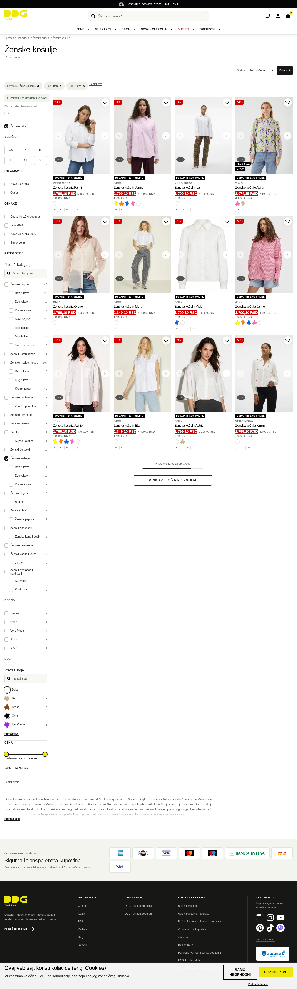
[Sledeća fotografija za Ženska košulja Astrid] (226, 373)
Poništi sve (95, 83)
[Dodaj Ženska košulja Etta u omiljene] (166, 340)
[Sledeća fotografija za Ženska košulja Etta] (166, 373)
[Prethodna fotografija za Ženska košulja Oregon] (58, 255)
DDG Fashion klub (189, 960)
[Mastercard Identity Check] (282, 853)
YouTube (284, 921)
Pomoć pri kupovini (16, 928)
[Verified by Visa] (120, 867)
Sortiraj (241, 70)
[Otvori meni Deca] (134, 29)
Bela (52, 86)
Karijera (82, 929)
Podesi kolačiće (258, 984)
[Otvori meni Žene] (88, 29)
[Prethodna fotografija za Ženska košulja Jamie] (119, 136)
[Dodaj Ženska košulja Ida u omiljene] (227, 102)
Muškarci (103, 29)
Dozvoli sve (275, 972)
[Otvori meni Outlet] (193, 29)
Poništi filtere (12, 782)
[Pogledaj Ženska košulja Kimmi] (264, 373)
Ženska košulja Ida (187, 187)
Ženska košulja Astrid (189, 425)
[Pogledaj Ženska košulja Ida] (203, 135)
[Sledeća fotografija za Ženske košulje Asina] (287, 136)
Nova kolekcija (154, 29)
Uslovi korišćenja (188, 905)
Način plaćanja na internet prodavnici (200, 921)
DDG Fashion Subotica (138, 905)
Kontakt (82, 913)
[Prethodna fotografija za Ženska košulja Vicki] (180, 255)
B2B (80, 921)
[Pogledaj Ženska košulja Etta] (142, 373)
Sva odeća (23, 38)
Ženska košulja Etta (127, 425)
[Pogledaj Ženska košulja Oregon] (81, 254)
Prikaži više (11, 733)
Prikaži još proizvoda (173, 480)
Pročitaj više (12, 818)
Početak (9, 38)
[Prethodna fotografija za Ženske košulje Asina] (240, 136)
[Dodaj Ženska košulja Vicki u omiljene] (227, 221)
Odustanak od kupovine (192, 929)
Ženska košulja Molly (128, 306)
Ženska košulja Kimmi (250, 425)
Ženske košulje (61, 38)
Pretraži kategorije (18, 265)
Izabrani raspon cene (20, 758)
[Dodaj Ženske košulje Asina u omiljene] (288, 102)
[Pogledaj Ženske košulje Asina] (264, 135)
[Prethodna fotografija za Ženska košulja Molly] (119, 255)
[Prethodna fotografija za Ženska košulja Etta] (119, 373)
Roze (75, 86)
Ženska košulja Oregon (68, 306)
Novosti (82, 944)
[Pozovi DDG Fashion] (268, 16)
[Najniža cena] (6, 754)
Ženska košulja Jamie (128, 187)
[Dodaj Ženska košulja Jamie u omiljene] (166, 102)
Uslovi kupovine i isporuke (193, 913)
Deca (126, 29)
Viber (284, 931)
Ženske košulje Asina (249, 187)
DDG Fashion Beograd (138, 913)
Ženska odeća (41, 38)
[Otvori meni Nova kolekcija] (171, 29)
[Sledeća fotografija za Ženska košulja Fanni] (105, 136)
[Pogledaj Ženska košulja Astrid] (203, 373)
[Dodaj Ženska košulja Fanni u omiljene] (105, 102)
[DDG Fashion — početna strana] (15, 15)
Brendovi (207, 29)
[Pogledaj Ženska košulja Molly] (142, 254)
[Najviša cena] (45, 754)
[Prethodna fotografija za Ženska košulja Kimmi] (240, 373)
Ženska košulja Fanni (67, 187)
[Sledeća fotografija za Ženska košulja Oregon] (105, 255)
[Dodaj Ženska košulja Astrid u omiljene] (227, 340)
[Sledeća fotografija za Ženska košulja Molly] (166, 255)
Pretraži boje (14, 670)
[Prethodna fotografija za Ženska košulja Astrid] (180, 373)
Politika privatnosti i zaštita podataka (199, 952)
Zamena (183, 937)
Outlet (183, 29)
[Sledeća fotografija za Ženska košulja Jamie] (166, 136)
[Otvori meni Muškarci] (115, 29)
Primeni (284, 70)
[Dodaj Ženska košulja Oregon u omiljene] (105, 221)
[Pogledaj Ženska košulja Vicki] (203, 254)
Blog (80, 937)
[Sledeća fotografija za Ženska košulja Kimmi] (287, 373)
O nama (82, 905)
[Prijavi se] (278, 16)
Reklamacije (185, 944)
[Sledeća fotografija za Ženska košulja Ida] (226, 136)
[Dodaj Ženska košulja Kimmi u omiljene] (288, 340)
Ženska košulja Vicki (188, 306)
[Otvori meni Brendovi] (219, 29)
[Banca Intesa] (247, 853)
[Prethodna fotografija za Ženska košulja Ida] (180, 136)
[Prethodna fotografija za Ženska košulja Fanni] (58, 136)
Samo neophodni (240, 972)
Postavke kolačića (265, 939)
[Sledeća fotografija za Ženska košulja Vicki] (226, 255)
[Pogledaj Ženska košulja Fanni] (81, 135)
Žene (80, 29)
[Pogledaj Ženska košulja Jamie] (142, 135)
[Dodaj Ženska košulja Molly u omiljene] (166, 221)
